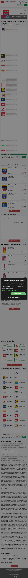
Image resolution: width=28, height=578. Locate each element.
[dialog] (14, 289)
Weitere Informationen (8, 288)
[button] (14, 290)
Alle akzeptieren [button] (18, 293)
